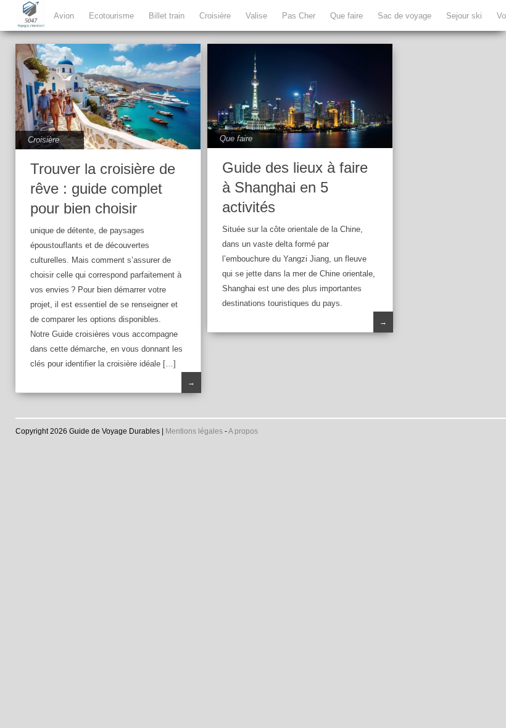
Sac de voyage (404, 15)
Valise (256, 15)
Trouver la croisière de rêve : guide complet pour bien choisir (102, 188)
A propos (243, 431)
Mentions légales (194, 431)
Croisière (215, 15)
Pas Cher (298, 15)
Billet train (167, 15)
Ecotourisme (111, 15)
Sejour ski (464, 15)
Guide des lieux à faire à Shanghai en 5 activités (295, 187)
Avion (64, 15)
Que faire (346, 15)
